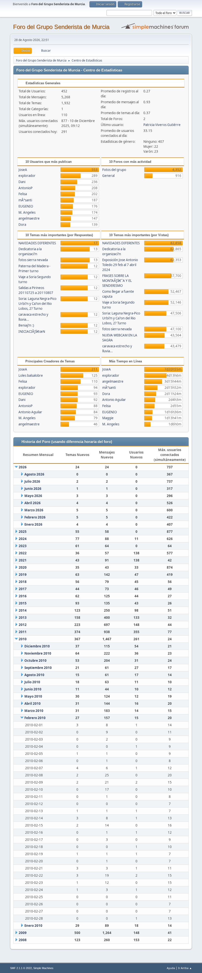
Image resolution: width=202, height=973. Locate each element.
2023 (23, 546)
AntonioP (25, 188)
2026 (23, 467)
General (108, 175)
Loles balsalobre (30, 375)
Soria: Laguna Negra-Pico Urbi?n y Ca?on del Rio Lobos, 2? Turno (37, 303)
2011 (23, 632)
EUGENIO (25, 206)
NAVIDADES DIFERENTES (37, 243)
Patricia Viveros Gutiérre (162, 125)
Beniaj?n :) (26, 325)
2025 (23, 531)
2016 (23, 596)
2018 (23, 582)
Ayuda (171, 968)
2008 (23, 940)
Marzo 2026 (33, 510)
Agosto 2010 (34, 675)
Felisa (22, 194)
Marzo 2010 (33, 710)
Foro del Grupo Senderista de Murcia (61, 26)
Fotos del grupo (114, 169)
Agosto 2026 (34, 474)
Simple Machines (43, 968)
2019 (23, 574)
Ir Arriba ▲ (185, 968)
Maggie (108, 418)
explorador (26, 175)
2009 (23, 933)
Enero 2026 (33, 524)
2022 (23, 553)
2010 (23, 639)
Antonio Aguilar (30, 412)
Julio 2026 (32, 481)
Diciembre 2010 (37, 646)
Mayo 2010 (33, 696)
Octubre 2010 (35, 660)
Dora (22, 224)
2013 (23, 617)
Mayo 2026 (33, 496)
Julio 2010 (32, 682)
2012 (23, 624)
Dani (21, 182)
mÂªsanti (25, 200)
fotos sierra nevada (33, 260)
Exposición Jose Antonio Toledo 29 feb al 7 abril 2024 (120, 265)
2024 (23, 539)
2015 (23, 603)
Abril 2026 (32, 503)
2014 (23, 610)
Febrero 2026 (35, 517)
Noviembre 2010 (37, 653)
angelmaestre (29, 218)
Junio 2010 (32, 689)
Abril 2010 (32, 703)
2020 (23, 567)
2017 (23, 589)
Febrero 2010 (35, 718)
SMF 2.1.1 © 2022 (21, 968)
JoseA (22, 169)
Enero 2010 (33, 925)
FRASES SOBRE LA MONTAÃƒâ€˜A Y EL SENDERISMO (117, 280)
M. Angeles (26, 212)
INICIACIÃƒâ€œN (31, 331)
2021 (23, 560)
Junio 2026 (32, 488)
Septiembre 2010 (38, 667)
